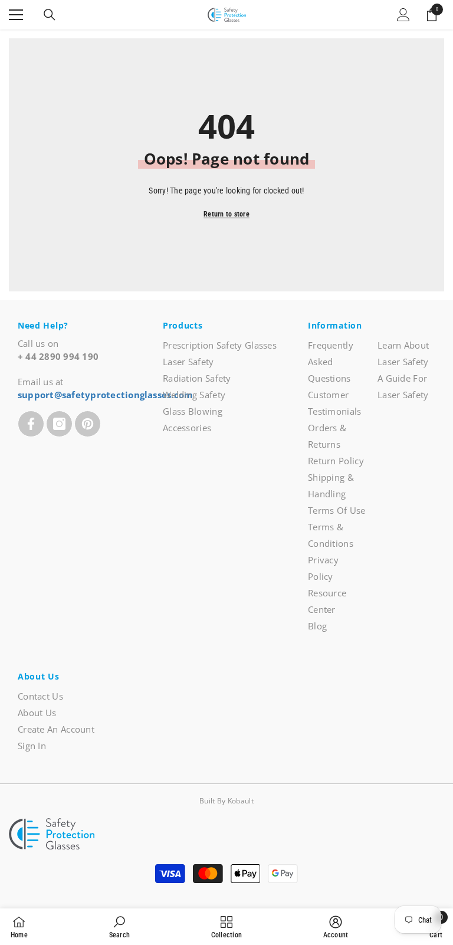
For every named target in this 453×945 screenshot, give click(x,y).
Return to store (226, 214)
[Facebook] (31, 424)
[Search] (49, 15)
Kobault (241, 801)
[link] (119, 927)
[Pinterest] (87, 424)
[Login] (403, 14)
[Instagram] (59, 424)
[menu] (16, 15)
